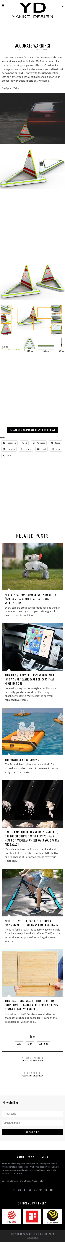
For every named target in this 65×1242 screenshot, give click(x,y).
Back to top (32, 1238)
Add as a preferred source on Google (34, 430)
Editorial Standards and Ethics (16, 1180)
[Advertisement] (32, 31)
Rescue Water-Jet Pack (32, 1074)
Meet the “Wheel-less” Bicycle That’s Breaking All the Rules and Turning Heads (31, 923)
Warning (43, 1043)
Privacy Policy (37, 1180)
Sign (30, 1043)
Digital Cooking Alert (33, 1059)
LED (19, 1043)
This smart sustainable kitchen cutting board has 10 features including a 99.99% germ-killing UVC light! (31, 1005)
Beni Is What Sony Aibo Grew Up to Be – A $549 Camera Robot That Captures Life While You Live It (30, 599)
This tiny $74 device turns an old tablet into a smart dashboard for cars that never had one (30, 679)
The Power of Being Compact (23, 760)
